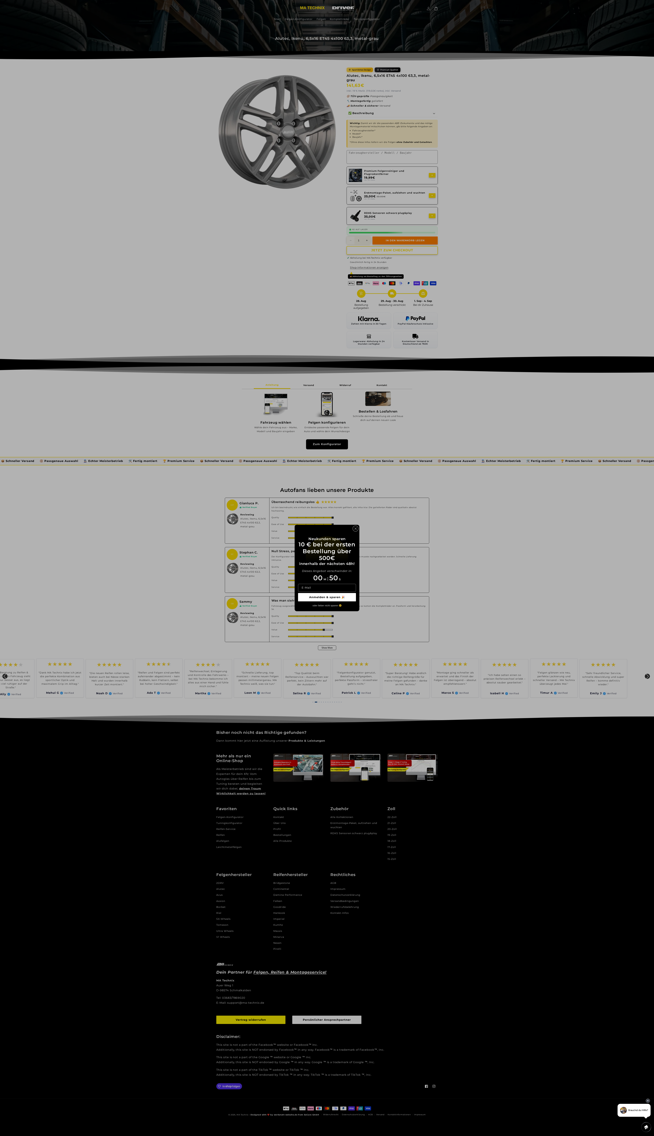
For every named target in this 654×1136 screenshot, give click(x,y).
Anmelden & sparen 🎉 (327, 597)
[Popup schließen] (356, 529)
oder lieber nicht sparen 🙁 (327, 605)
